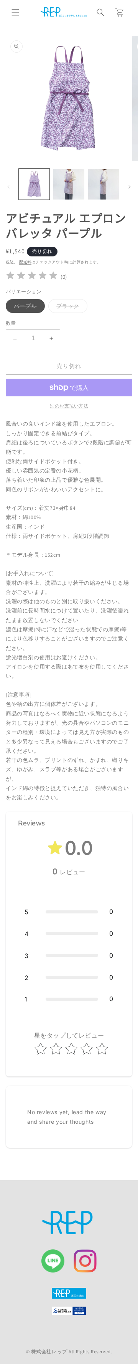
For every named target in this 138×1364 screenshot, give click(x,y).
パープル (28, 307)
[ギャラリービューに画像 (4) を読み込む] (103, 184)
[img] (32, 276)
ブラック (70, 307)
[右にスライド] (129, 186)
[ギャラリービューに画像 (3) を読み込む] (68, 184)
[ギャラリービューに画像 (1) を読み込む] (34, 184)
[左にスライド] (8, 186)
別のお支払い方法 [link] (69, 406)
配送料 (25, 261)
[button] (15, 12)
